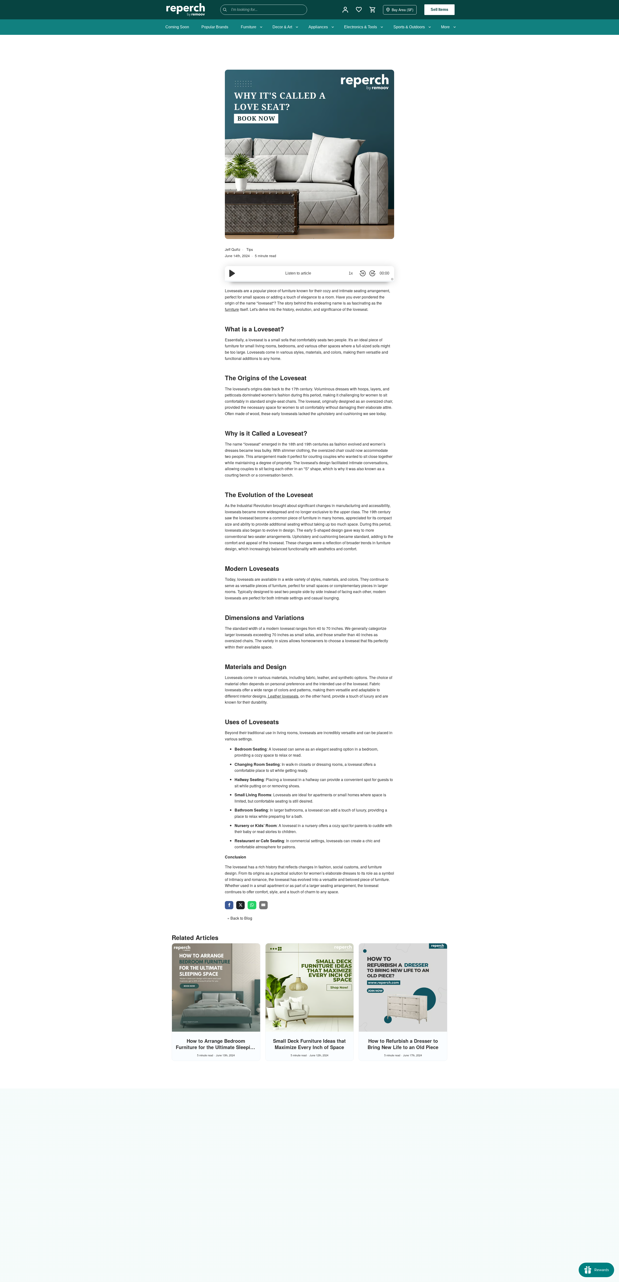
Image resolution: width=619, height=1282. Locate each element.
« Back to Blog (239, 918)
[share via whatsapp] (252, 905)
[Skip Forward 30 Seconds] (372, 273)
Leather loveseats (282, 696)
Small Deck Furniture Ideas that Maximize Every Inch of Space (309, 1044)
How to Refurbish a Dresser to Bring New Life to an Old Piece (403, 1044)
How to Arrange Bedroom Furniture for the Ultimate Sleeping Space (216, 1047)
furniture (232, 309)
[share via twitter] (240, 905)
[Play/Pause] (232, 273)
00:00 (384, 273)
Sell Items (439, 9)
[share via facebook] (229, 905)
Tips (249, 249)
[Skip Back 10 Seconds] (363, 273)
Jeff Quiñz (233, 249)
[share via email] (263, 905)
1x (351, 273)
